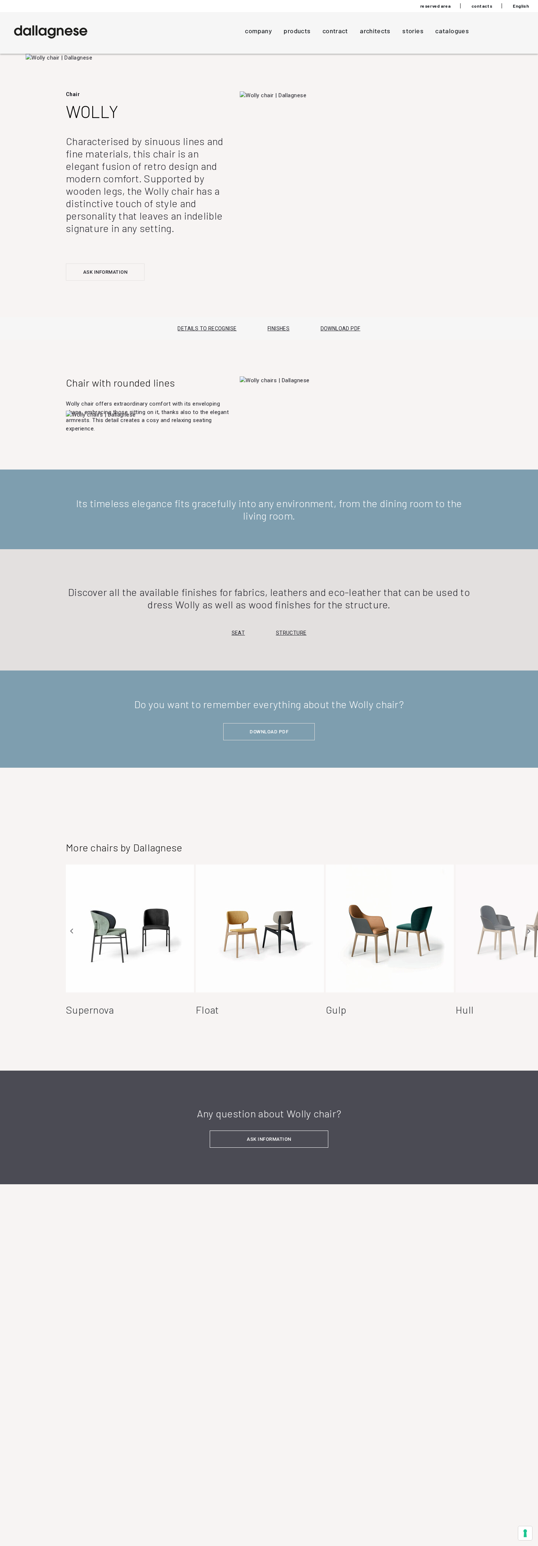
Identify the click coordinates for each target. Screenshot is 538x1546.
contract (335, 31)
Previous (72, 931)
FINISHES (278, 328)
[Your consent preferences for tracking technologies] (525, 1533)
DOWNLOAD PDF (340, 328)
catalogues (452, 31)
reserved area (435, 5)
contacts (481, 5)
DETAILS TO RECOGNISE (207, 328)
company (258, 31)
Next (528, 931)
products (297, 31)
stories (412, 31)
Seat (238, 633)
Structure (291, 633)
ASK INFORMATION (105, 272)
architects (375, 31)
